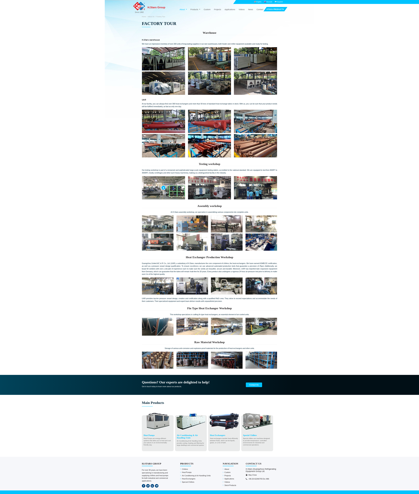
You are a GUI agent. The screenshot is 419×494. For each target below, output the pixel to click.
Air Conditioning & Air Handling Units (196, 476)
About (226, 469)
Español (280, 2)
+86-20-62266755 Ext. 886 (258, 479)
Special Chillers (188, 482)
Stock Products (230, 485)
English (258, 2)
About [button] (182, 9)
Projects (217, 9)
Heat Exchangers (188, 479)
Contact (260, 9)
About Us (151, 16)
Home (144, 16)
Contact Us (254, 385)
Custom (207, 9)
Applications (230, 9)
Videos (242, 9)
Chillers (185, 469)
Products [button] (194, 9)
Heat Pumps (186, 472)
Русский (269, 2)
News (250, 9)
